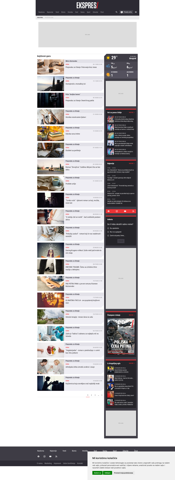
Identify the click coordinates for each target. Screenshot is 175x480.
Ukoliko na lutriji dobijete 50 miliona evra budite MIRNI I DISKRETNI (120, 201)
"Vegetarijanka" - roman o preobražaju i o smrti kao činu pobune (70, 350)
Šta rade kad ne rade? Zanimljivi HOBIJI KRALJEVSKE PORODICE (120, 402)
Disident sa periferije (70, 150)
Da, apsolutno (114, 228)
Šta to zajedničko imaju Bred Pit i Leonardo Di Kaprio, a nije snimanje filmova (120, 386)
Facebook (108, 211)
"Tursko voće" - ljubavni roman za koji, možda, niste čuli (70, 200)
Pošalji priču (128, 12)
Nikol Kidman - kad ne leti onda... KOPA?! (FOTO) (120, 378)
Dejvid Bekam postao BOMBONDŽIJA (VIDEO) (120, 370)
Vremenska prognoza (121, 57)
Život (102, 12)
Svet (76, 12)
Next (102, 395)
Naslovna (41, 12)
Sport (88, 12)
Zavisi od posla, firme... (117, 235)
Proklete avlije (70, 183)
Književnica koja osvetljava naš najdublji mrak (70, 383)
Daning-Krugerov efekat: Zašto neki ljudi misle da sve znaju (70, 250)
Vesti (57, 12)
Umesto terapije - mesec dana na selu (70, 316)
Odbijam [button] (107, 473)
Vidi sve (131, 112)
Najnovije (50, 12)
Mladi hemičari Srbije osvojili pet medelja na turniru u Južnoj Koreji (120, 127)
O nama (40, 463)
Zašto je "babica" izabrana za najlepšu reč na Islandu (70, 333)
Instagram (117, 211)
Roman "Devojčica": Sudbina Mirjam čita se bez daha (70, 166)
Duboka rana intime (70, 133)
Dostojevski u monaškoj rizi (70, 83)
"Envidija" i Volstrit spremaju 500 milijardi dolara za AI (120, 178)
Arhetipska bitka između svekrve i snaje (70, 366)
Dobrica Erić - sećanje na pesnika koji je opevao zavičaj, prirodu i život (120, 193)
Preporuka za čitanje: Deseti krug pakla (70, 100)
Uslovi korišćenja (69, 463)
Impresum (57, 463)
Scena (82, 12)
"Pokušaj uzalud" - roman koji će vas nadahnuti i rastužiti (70, 233)
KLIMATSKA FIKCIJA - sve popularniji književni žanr (70, 300)
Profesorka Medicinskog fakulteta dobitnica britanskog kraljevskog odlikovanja (120, 119)
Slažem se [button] (97, 473)
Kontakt (80, 463)
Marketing (48, 463)
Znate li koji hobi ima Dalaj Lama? (120, 394)
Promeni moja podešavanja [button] (123, 473)
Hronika (70, 12)
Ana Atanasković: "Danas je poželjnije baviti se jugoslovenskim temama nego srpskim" (120, 170)
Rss (133, 211)
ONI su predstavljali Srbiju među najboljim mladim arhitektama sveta (120, 143)
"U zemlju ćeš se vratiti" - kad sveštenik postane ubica (70, 216)
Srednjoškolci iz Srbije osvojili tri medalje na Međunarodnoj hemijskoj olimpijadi (120, 151)
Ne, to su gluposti (115, 232)
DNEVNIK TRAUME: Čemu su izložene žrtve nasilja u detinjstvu (70, 266)
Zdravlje (95, 12)
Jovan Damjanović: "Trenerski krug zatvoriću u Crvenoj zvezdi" (120, 185)
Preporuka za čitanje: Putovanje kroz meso (70, 66)
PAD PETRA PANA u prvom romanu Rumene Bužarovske (70, 283)
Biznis (63, 12)
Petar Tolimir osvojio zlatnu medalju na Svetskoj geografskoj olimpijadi (120, 135)
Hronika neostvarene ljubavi (70, 116)
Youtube (125, 211)
